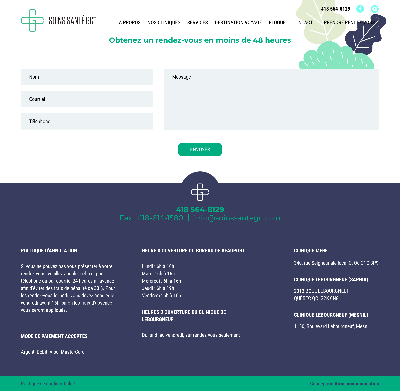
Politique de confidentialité (48, 384)
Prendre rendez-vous (349, 22)
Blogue (277, 22)
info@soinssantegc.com (237, 217)
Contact (302, 22)
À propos (130, 22)
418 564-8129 (335, 9)
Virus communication (356, 384)
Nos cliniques (164, 22)
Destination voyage (238, 22)
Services (197, 22)
